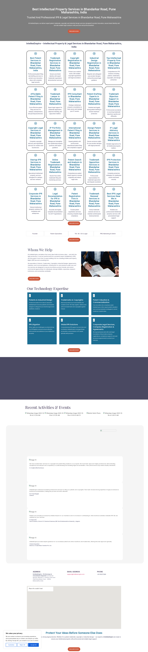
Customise (11, 645)
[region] (22, 640)
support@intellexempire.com (76, 574)
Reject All (22, 645)
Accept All (33, 645)
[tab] (35, 233)
